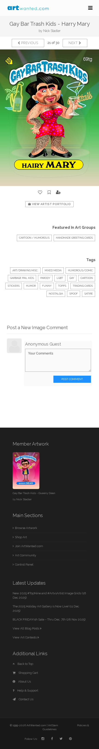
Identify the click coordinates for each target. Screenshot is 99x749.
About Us (24, 681)
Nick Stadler (52, 31)
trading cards (83, 285)
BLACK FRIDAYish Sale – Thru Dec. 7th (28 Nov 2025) (49, 619)
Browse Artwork (26, 528)
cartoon (87, 278)
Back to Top (25, 664)
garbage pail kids (22, 278)
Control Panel (24, 564)
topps (62, 285)
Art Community (25, 555)
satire (88, 293)
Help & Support (27, 690)
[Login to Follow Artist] (58, 192)
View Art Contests (25, 637)
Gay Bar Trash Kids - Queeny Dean (34, 493)
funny (47, 285)
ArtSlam (53, 725)
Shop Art (21, 537)
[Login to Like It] (40, 192)
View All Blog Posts (26, 628)
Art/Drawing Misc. (25, 270)
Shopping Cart (28, 673)
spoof (73, 293)
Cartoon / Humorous (34, 237)
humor (31, 285)
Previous (29, 43)
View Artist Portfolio (51, 204)
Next (74, 43)
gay (72, 278)
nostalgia (56, 293)
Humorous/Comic (80, 270)
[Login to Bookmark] (49, 192)
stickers (14, 285)
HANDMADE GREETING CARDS (74, 237)
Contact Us (25, 699)
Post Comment (72, 379)
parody (45, 278)
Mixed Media (53, 270)
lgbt (60, 278)
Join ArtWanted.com (29, 546)
